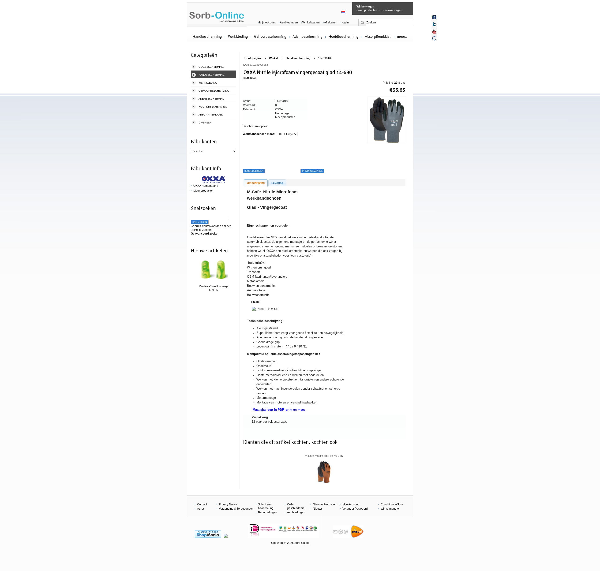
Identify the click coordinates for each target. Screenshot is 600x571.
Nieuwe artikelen (209, 251)
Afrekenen (330, 22)
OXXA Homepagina (205, 185)
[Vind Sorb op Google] (434, 38)
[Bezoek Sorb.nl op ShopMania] (208, 536)
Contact (202, 504)
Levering (277, 183)
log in (345, 22)
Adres (201, 508)
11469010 (324, 58)
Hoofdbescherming (344, 36)
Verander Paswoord (355, 508)
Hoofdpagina (252, 58)
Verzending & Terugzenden (236, 508)
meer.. (402, 36)
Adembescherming (307, 36)
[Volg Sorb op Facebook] (434, 17)
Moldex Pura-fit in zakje (214, 286)
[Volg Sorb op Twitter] (434, 24)
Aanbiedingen (289, 22)
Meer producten (203, 190)
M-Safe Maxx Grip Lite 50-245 (324, 456)
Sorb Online (302, 543)
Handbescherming (207, 36)
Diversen (205, 122)
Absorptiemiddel (378, 36)
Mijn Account (267, 22)
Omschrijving (256, 183)
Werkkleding (238, 36)
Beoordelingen (267, 512)
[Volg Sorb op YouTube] (434, 31)
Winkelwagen (365, 6)
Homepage (282, 113)
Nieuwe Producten (325, 504)
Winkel (273, 58)
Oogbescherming (211, 66)
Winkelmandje (390, 508)
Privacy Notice (228, 504)
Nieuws (317, 508)
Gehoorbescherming (270, 36)
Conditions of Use (392, 504)
